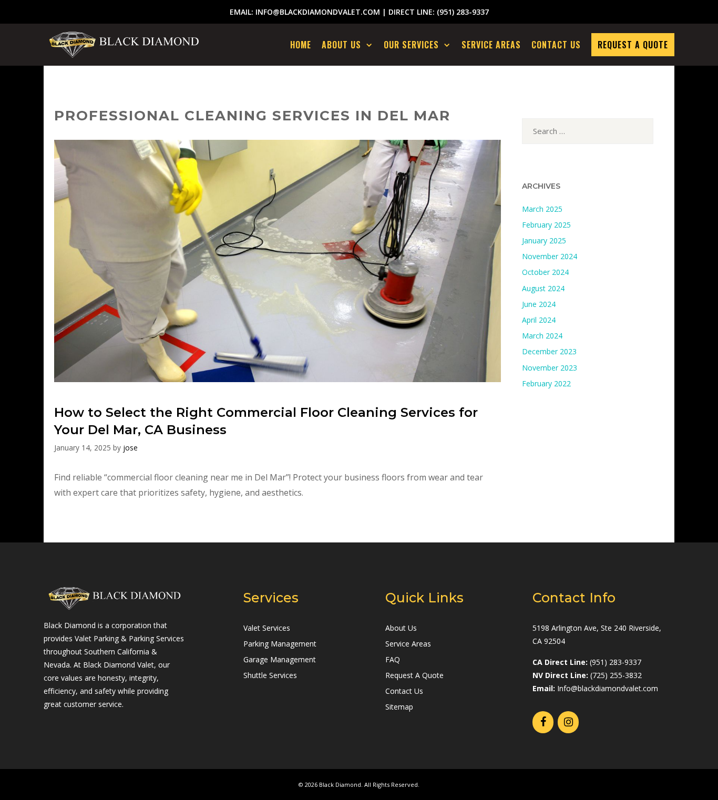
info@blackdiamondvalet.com (317, 12)
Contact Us (404, 691)
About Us (401, 628)
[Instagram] (568, 722)
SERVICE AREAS (491, 44)
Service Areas (408, 644)
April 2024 (539, 320)
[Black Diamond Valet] (127, 45)
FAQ (392, 659)
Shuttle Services (270, 675)
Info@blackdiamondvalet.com (607, 688)
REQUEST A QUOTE (633, 44)
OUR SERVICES (411, 44)
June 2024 (539, 304)
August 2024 (543, 288)
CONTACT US (556, 44)
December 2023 (549, 351)
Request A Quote (414, 675)
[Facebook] (542, 722)
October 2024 (545, 272)
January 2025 (544, 240)
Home (300, 44)
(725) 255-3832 (616, 675)
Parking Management (279, 644)
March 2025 (542, 209)
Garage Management (279, 659)
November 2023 (549, 368)
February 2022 (546, 383)
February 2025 (546, 225)
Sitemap (399, 707)
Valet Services (266, 628)
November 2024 (549, 256)
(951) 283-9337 (463, 12)
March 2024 (542, 336)
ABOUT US (341, 44)
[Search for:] (587, 131)
